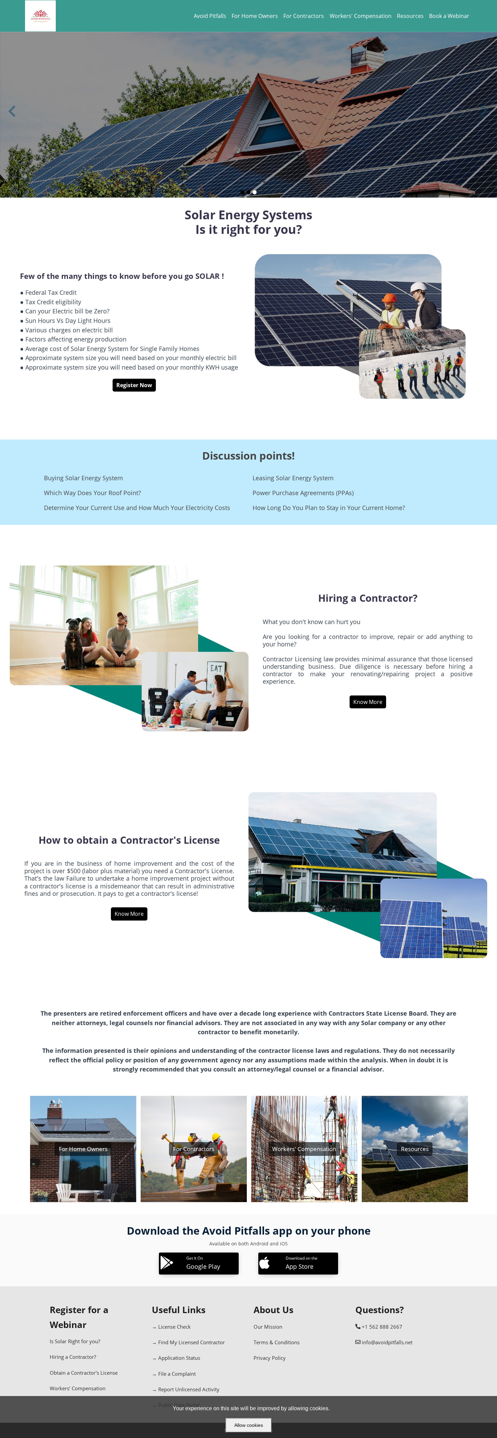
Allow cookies (248, 1425)
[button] (12, 114)
